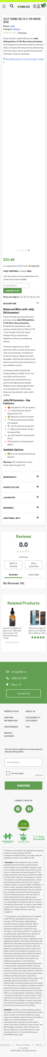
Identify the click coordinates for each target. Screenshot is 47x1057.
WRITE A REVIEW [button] (13, 565)
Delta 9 (16, 29)
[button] (22, 304)
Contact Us (23, 693)
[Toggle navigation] (3, 6)
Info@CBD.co (19, 671)
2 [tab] (21, 250)
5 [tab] (28, 250)
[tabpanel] (23, 153)
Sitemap (39, 1045)
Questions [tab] (33, 574)
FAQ (28, 726)
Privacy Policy (5, 1045)
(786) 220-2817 (19, 678)
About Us (30, 711)
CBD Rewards (11, 726)
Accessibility (23, 1048)
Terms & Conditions (23, 1045)
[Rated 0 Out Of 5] (12, 642)
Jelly (12, 26)
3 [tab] (23, 250)
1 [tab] (18, 250)
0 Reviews (22, 32)
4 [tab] (26, 250)
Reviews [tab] (13, 574)
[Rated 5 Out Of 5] (38, 637)
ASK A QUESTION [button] (33, 565)
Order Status (11, 711)
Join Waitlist (12, 290)
